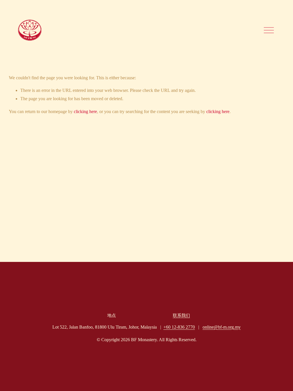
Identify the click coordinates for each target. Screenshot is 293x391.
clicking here (85, 111)
